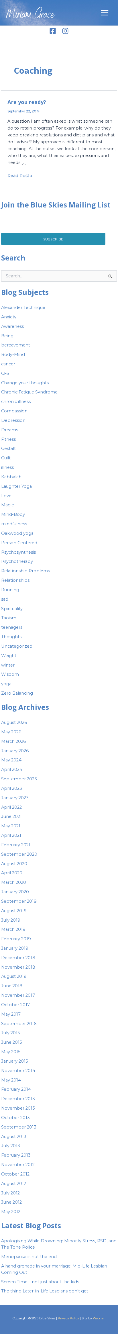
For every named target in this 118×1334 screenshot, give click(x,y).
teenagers (11, 627)
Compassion (14, 411)
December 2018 (18, 957)
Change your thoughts (25, 382)
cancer (8, 364)
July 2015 (10, 1032)
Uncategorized (16, 646)
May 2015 (11, 1051)
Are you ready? (26, 102)
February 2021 (15, 844)
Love (6, 495)
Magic (7, 505)
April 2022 (11, 807)
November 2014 (18, 1070)
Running (10, 589)
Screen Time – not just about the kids (40, 1281)
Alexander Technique (23, 307)
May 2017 (11, 1014)
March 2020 (13, 882)
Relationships (15, 580)
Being (7, 335)
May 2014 (11, 1080)
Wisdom (10, 674)
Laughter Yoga (16, 486)
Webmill (99, 1318)
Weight (8, 655)
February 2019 (16, 938)
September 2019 (19, 901)
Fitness (8, 439)
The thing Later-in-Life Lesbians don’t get (44, 1291)
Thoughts (11, 636)
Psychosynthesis (18, 552)
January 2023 (15, 797)
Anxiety (8, 317)
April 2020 (11, 872)
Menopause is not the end (29, 1256)
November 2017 (18, 995)
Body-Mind (13, 354)
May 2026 (11, 731)
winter (8, 665)
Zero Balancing (17, 693)
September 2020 (19, 854)
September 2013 (18, 1127)
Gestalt (8, 448)
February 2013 (16, 1155)
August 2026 (14, 722)
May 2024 (11, 760)
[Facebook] (52, 31)
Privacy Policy (68, 1318)
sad (4, 599)
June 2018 (11, 985)
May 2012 (10, 1211)
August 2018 (14, 976)
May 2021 (10, 825)
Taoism (8, 617)
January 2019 (14, 948)
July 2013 (10, 1145)
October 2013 (15, 1117)
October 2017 (15, 1004)
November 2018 (18, 967)
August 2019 (14, 910)
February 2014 (16, 1089)
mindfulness (14, 523)
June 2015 (11, 1042)
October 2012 (15, 1174)
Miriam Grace (30, 15)
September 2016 (18, 1023)
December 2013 (18, 1098)
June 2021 (11, 816)
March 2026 (13, 741)
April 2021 (11, 835)
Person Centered (19, 542)
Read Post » (19, 175)
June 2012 (11, 1202)
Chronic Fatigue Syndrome (29, 392)
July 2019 (10, 920)
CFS (5, 373)
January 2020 (15, 891)
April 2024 (11, 769)
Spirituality (12, 608)
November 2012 (18, 1164)
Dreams (9, 429)
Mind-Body (13, 514)
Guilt (6, 458)
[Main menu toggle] (104, 12)
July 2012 (10, 1193)
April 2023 (11, 788)
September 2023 (19, 778)
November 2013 (18, 1108)
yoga (6, 683)
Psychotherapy (17, 561)
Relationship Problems (25, 570)
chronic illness (16, 401)
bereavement (15, 345)
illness (7, 467)
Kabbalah (11, 476)
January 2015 (14, 1061)
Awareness (12, 326)
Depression (13, 420)
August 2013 (13, 1136)
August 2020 (14, 863)
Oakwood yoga (17, 533)
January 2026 (15, 750)
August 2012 (13, 1183)
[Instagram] (65, 31)
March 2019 (13, 929)
